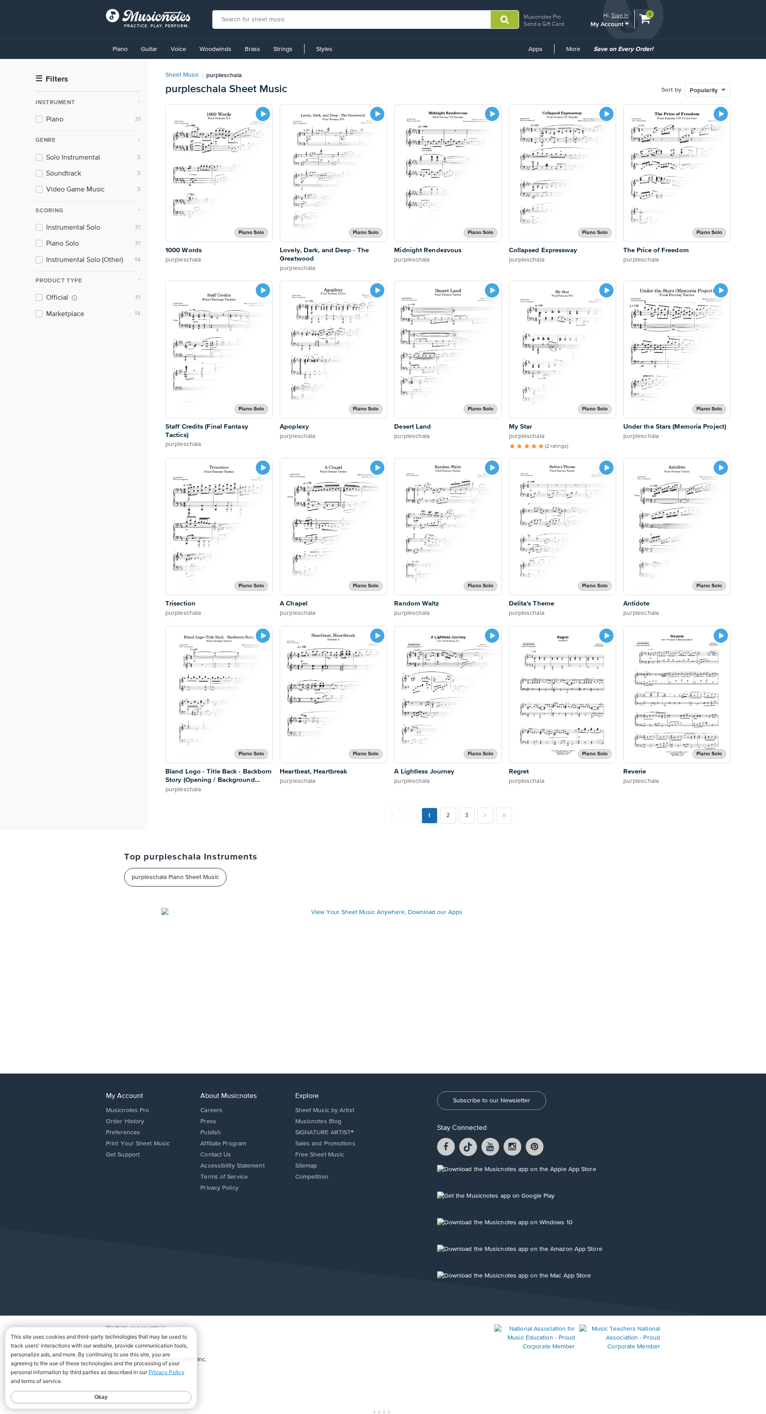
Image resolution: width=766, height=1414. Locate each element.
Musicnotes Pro (542, 17)
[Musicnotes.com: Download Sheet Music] (148, 18)
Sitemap (306, 1166)
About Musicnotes (228, 1096)
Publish (210, 1132)
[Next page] (485, 816)
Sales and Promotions (325, 1144)
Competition (311, 1177)
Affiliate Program (223, 1144)
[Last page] (504, 816)
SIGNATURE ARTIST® (324, 1132)
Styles (324, 49)
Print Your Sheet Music (138, 1144)
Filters (51, 79)
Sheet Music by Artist (324, 1110)
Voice (178, 49)
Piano (120, 49)
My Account (607, 23)
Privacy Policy (219, 1188)
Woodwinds (215, 49)
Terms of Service (224, 1177)
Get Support (123, 1155)
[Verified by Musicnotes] (74, 298)
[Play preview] (263, 114)
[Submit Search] (505, 19)
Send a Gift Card (544, 24)
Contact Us (215, 1155)
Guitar (149, 49)
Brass (252, 49)
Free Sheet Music (319, 1155)
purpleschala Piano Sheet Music (175, 877)
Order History (125, 1121)
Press (208, 1121)
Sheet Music (182, 75)
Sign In (620, 15)
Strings (283, 49)
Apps (535, 49)
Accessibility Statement (232, 1166)
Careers (211, 1110)
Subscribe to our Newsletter (491, 1101)
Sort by (671, 90)
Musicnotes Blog (318, 1121)
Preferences (123, 1132)
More (576, 52)
